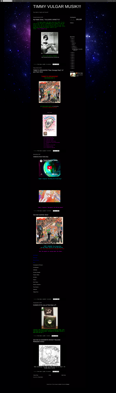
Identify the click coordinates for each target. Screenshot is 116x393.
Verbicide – (35, 289)
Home (50, 375)
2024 (72, 68)
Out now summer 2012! (40, 215)
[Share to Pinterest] (58, 64)
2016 (72, 57)
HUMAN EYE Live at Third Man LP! (44, 305)
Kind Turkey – (36, 282)
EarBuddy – (35, 269)
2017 (72, 58)
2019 (72, 62)
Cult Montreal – (36, 267)
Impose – (35, 279)
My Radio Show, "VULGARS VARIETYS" (46, 19)
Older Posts (63, 375)
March (73, 43)
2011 (72, 40)
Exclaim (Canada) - (37, 272)
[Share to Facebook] (57, 64)
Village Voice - (36, 291)
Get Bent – (35, 277)
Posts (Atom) (40, 377)
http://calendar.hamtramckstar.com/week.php (50, 57)
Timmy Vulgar (80, 73)
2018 (72, 60)
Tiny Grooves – (36, 287)
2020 (72, 63)
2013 (72, 52)
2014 (72, 54)
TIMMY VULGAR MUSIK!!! (57, 6)
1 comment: (48, 335)
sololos (60, 384)
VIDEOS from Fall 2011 (40, 157)
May (73, 44)
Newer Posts (35, 375)
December (74, 47)
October (73, 46)
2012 (72, 41)
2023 (72, 66)
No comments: (48, 64)
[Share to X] (55, 64)
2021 (72, 65)
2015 (72, 55)
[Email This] (53, 64)
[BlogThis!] (54, 64)
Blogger (67, 384)
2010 (72, 38)
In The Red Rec (56, 106)
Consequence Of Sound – (38, 264)
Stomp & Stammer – (37, 284)
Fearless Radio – (36, 274)
